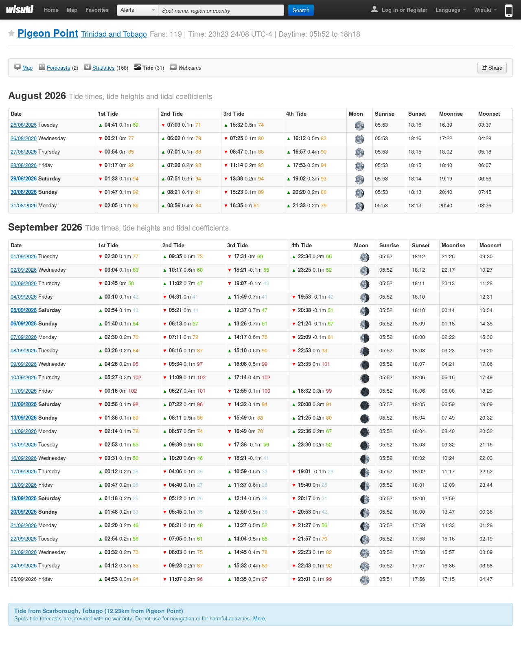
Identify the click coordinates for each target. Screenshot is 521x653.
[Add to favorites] (11, 33)
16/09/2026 (24, 458)
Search (301, 10)
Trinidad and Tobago (114, 33)
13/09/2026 (24, 417)
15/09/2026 (24, 444)
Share (494, 67)
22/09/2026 (24, 538)
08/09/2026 (24, 350)
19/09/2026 (24, 498)
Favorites (97, 9)
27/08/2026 (24, 151)
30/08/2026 (24, 192)
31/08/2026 (24, 205)
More (259, 618)
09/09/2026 (24, 363)
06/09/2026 (24, 323)
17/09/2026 (24, 471)
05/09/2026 (24, 310)
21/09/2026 (24, 525)
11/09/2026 (24, 390)
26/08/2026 (24, 138)
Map (72, 9)
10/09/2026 (24, 377)
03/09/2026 (24, 283)
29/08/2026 (24, 178)
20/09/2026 (24, 511)
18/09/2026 (24, 484)
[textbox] (221, 10)
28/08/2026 (24, 165)
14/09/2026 (24, 431)
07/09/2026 (24, 337)
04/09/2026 (24, 296)
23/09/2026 (24, 552)
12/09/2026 (24, 404)
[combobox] (137, 10)
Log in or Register (403, 9)
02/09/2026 (24, 269)
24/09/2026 (24, 565)
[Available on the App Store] (507, 7)
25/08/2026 (24, 124)
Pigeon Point (48, 33)
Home (51, 9)
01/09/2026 (24, 256)
